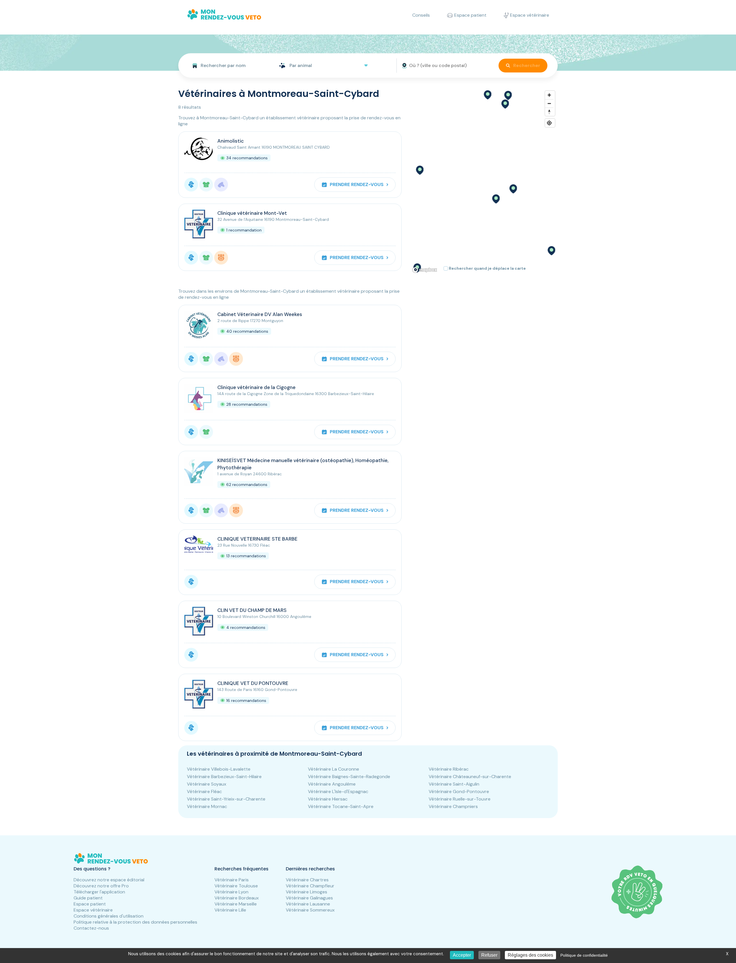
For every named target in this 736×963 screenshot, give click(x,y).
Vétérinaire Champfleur (310, 886)
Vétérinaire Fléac (204, 791)
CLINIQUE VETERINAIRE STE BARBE (257, 539)
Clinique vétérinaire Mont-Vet (252, 213)
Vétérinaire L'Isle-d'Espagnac (338, 791)
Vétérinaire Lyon (231, 892)
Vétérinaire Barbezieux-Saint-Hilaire (224, 777)
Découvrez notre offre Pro (101, 886)
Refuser (489, 955)
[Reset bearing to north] (549, 112)
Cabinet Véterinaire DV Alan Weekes (259, 314)
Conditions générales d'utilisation (108, 916)
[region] (484, 181)
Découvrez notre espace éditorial (109, 880)
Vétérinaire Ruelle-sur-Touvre (459, 799)
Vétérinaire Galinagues (309, 898)
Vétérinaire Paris (231, 880)
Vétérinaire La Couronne (333, 769)
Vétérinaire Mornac (207, 806)
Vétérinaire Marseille (235, 904)
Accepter (462, 955)
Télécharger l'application (99, 892)
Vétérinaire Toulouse (236, 886)
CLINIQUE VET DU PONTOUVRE (252, 683)
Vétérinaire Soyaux (206, 784)
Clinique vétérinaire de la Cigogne (256, 387)
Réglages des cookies (530, 955)
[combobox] (226, 65)
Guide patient (88, 898)
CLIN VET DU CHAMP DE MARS (252, 610)
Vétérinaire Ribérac (449, 769)
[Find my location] (549, 123)
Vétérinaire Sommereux (310, 910)
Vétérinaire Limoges (306, 892)
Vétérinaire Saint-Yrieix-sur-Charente (226, 799)
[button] (513, 189)
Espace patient (90, 904)
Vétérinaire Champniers (453, 806)
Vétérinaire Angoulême (332, 784)
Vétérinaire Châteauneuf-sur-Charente (470, 777)
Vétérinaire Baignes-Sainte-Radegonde (349, 777)
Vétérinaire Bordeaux (236, 898)
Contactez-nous (91, 928)
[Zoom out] (549, 103)
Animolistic (230, 141)
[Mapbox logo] (424, 270)
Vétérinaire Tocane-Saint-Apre (340, 806)
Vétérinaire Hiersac (328, 799)
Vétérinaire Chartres (307, 880)
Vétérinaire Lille (230, 910)
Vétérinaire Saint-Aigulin (454, 784)
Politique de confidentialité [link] (584, 955)
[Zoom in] (549, 95)
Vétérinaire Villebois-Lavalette (218, 769)
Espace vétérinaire (93, 910)
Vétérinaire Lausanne (308, 904)
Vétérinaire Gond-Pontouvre (459, 791)
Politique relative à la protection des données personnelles (135, 922)
